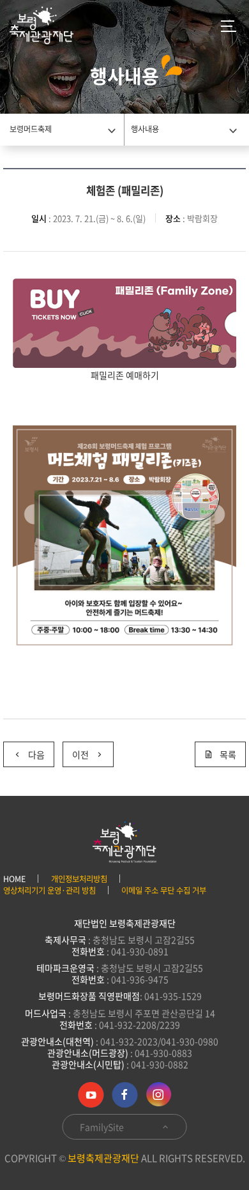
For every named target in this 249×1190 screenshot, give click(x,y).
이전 (80, 754)
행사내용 (145, 129)
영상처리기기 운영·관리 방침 (49, 890)
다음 (36, 754)
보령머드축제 (31, 129)
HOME (14, 879)
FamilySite (103, 1126)
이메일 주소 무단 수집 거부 (163, 890)
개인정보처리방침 (79, 879)
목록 (228, 754)
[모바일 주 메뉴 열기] (228, 25)
